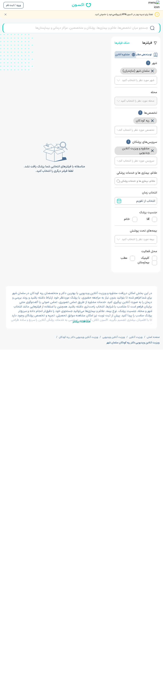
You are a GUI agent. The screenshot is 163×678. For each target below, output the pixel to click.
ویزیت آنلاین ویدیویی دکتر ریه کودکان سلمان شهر (133, 343)
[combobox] (136, 80)
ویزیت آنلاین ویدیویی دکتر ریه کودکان (78, 337)
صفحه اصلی (153, 337)
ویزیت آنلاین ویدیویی (114, 337)
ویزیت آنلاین (135, 337)
